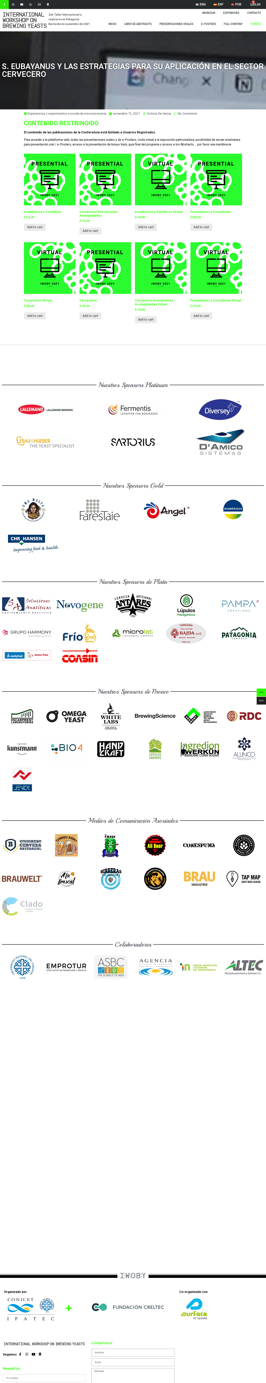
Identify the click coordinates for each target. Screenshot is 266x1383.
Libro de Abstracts (138, 24)
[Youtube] (22, 4)
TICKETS (255, 24)
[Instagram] (13, 4)
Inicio (112, 24)
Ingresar (208, 12)
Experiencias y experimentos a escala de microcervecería (67, 113)
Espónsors (231, 12)
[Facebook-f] (4, 4)
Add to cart (35, 227)
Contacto (254, 12)
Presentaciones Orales (176, 24)
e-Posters (208, 24)
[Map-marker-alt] (48, 4)
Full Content (233, 24)
